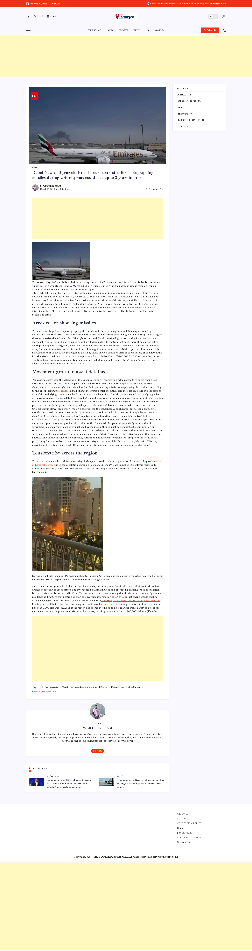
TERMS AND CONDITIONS (191, 120)
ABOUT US (182, 88)
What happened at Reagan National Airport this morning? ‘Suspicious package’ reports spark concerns (140, 783)
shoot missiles (135, 687)
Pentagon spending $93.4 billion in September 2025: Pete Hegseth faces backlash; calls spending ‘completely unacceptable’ (69, 783)
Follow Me (97, 751)
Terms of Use (184, 126)
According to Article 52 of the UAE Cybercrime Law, (131, 600)
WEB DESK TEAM (52, 186)
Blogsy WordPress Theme (164, 856)
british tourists (50, 687)
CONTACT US (184, 94)
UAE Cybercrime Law (45, 691)
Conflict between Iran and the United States (84, 687)
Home (180, 107)
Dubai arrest (117, 687)
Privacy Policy (184, 113)
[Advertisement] (126, 56)
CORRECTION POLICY (189, 101)
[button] (213, 16)
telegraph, (62, 390)
